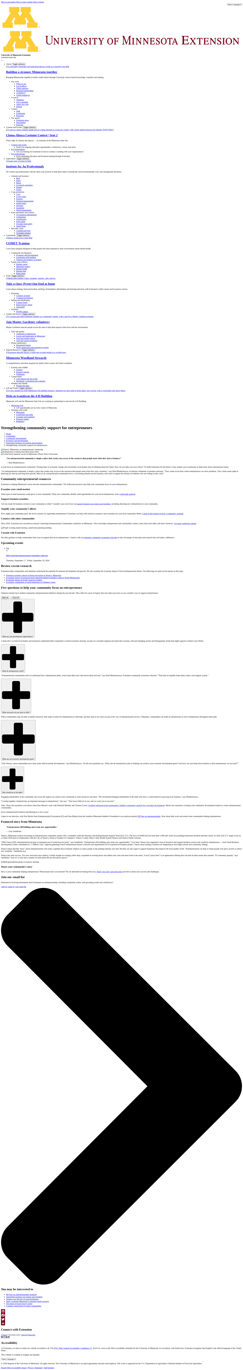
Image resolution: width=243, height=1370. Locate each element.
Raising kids (21, 271)
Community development (21, 253)
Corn (18, 194)
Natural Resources (13, 350)
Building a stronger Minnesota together (31, 72)
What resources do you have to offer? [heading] (16, 712)
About (9, 64)
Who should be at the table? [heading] (12, 792)
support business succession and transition (93, 504)
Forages (19, 199)
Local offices (21, 86)
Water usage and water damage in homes (32, 347)
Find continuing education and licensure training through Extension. (43, 156)
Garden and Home (13, 314)
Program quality (22, 419)
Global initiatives (23, 95)
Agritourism (21, 217)
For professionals (18, 154)
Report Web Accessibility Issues (14, 1368)
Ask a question (22, 102)
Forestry (19, 370)
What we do (21, 84)
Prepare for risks (22, 386)
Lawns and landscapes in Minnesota (30, 336)
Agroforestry (21, 219)
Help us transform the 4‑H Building (29, 396)
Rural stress (20, 273)
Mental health (21, 269)
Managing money (23, 267)
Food (8, 276)
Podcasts (19, 125)
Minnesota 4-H (17, 405)
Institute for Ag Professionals (25, 166)
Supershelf (20, 307)
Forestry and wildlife (19, 367)
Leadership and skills (24, 415)
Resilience (20, 421)
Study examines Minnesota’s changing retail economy (27, 1301)
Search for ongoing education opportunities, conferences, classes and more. (46, 147)
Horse (18, 183)
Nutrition (14, 309)
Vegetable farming (23, 233)
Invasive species (22, 372)
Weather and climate (19, 383)
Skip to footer (38, 2)
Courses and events (19, 145)
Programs (20, 116)
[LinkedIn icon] (9, 1337)
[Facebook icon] (2, 1337)
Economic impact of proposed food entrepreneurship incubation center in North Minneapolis (43, 578)
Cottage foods (21, 302)
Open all (5, 598)
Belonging (20, 412)
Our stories (15, 118)
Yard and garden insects (25, 338)
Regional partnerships (25, 91)
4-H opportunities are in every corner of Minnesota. (36, 408)
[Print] (121, 1311)
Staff (18, 111)
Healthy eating (22, 312)
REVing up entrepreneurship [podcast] (21, 1295)
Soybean (19, 206)
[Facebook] (121, 1315)
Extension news (22, 120)
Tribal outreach (22, 88)
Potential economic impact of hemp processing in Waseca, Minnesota (33, 575)
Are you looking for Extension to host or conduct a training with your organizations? (50, 152)
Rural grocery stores (24, 305)
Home (8, 434)
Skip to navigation (8, 2)
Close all (16, 598)
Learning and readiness (25, 417)
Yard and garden (17, 331)
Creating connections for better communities (23, 1306)
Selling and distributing (20, 300)
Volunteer (20, 100)
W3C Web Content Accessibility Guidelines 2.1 (73, 1348)
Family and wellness (19, 262)
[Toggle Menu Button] (2, 60)
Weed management (23, 210)
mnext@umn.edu (28, 1335)
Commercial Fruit (23, 231)
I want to (14, 97)
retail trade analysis (127, 494)
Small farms (21, 226)
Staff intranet (49, 1368)
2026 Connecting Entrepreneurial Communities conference (27, 556)
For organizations (18, 149)
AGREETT (21, 93)
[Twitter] (121, 1319)
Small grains (21, 203)
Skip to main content (24, 2)
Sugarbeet (20, 208)
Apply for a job (22, 104)
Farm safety (21, 221)
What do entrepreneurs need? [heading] (13, 671)
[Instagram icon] (7, 1337)
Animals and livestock (20, 176)
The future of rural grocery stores (19, 1304)
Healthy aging (21, 264)
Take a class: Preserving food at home (30, 283)
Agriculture (11, 159)
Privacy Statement (35, 1368)
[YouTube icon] (4, 1337)
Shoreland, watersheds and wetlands (30, 381)
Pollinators (20, 374)
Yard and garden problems (26, 341)
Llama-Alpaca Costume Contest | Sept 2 (32, 135)
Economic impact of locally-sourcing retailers (24, 580)
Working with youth (19, 410)
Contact (14, 109)
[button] (37, 66)
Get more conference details (185, 523)
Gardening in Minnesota (26, 334)
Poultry (19, 187)
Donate (19, 107)
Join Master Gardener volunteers (28, 322)
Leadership (20, 113)
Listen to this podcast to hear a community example (162, 514)
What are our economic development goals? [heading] (18, 759)
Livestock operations (24, 185)
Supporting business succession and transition (24, 443)
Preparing (15, 293)
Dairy (18, 181)
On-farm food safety (24, 224)
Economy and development (27, 255)
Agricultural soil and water (26, 379)
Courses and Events (14, 127)
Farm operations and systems (22, 212)
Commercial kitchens (24, 298)
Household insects (23, 345)
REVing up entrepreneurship (149, 816)
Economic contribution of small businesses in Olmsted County (31, 582)
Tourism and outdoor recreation (28, 260)
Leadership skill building (26, 257)
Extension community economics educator (100, 537)
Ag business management (26, 215)
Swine (18, 190)
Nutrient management (24, 201)
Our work (15, 82)
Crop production (17, 192)
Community (11, 235)
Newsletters (21, 122)
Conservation (16, 376)
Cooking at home (23, 296)
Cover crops (21, 196)
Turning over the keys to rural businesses (22, 1299)
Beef (18, 178)
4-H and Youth (12, 388)
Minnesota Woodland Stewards (26, 357)
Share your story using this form (109, 872)
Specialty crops (17, 228)
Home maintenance (19, 343)
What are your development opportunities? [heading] (17, 636)
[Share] (121, 1323)
